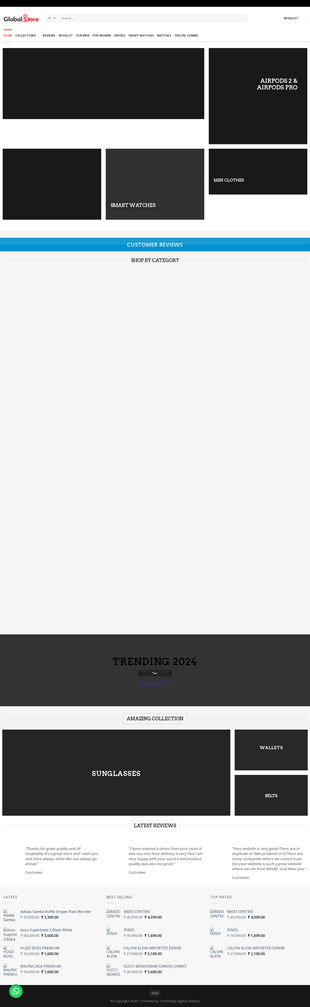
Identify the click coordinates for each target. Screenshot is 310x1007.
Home (7, 35)
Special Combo (186, 35)
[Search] (243, 18)
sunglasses (116, 773)
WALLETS (271, 747)
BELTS (271, 795)
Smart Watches (141, 35)
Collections (25, 35)
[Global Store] (21, 18)
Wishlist (66, 35)
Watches (164, 35)
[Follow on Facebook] (300, 3)
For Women (102, 35)
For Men (82, 35)
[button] (16, 991)
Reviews (49, 35)
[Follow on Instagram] (304, 3)
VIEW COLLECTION (155, 682)
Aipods (119, 35)
